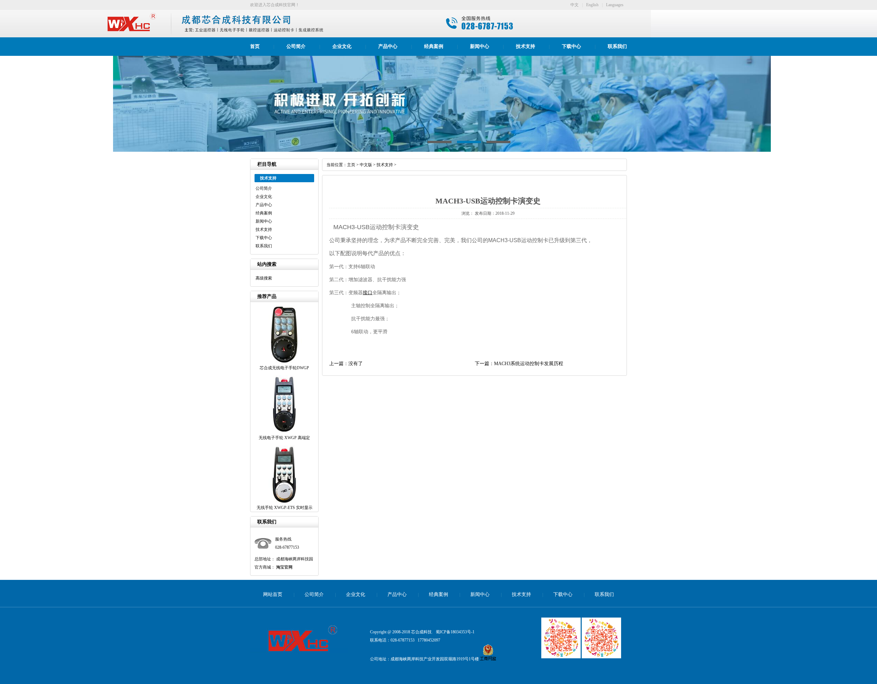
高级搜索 (264, 278)
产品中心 (387, 46)
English (592, 4)
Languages (614, 4)
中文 (574, 4)
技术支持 (525, 46)
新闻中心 (479, 46)
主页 (351, 164)
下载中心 (571, 46)
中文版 (366, 164)
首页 (255, 46)
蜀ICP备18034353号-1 (455, 632)
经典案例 (433, 46)
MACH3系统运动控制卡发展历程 (528, 363)
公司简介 (296, 46)
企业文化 (341, 46)
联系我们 (617, 46)
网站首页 (272, 594)
